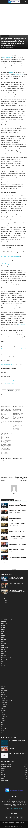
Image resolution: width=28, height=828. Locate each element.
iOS (2, 661)
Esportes (3, 629)
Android (3, 607)
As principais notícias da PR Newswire (17, 740)
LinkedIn (10, 327)
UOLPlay (3, 724)
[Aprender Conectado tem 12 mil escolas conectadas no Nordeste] (4, 557)
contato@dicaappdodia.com (16, 808)
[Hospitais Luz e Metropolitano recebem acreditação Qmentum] (4, 505)
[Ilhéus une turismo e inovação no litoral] (4, 551)
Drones (3, 625)
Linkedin (3, 665)
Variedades (3, 726)
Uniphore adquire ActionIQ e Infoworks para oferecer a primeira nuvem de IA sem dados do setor (20, 478)
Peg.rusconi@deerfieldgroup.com (10, 380)
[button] (2, 2)
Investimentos (4, 659)
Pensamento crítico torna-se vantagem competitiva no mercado (16, 518)
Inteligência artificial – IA (7, 657)
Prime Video (4, 690)
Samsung (3, 698)
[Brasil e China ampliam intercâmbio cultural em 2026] (4, 531)
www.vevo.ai (21, 324)
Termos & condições (20, 824)
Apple (2, 609)
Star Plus (3, 708)
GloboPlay (3, 643)
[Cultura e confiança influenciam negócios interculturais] (4, 525)
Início (2, 34)
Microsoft (3, 667)
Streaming (3, 710)
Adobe (2, 605)
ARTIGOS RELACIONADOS (7, 500)
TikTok (2, 718)
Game (2, 641)
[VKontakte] (17, 817)
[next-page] (4, 562)
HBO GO (3, 649)
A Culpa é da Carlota (6, 600)
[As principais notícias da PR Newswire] (4, 742)
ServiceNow (4, 702)
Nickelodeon (4, 674)
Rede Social (4, 696)
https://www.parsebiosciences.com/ (10, 256)
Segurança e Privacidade (7, 700)
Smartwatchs (4, 706)
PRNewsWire (4, 692)
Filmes (2, 637)
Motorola (3, 670)
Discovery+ (3, 621)
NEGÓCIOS (22, 458)
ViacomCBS (3, 728)
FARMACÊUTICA (15, 458)
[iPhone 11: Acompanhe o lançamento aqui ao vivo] (4, 755)
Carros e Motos (4, 617)
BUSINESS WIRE (9, 384)
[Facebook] (2, 51)
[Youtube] (21, 817)
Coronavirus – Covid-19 (6, 619)
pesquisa (3, 460)
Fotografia (3, 639)
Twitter (15, 327)
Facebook (3, 635)
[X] (5, 51)
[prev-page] (2, 562)
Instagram (3, 655)
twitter (2, 722)
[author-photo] (14, 491)
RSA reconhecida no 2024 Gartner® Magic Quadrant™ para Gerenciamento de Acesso (7, 478)
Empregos (3, 627)
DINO (4, 47)
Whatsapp (3, 730)
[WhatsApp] (12, 51)
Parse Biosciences (7, 57)
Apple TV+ (3, 613)
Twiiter (2, 720)
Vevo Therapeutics (19, 74)
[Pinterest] (9, 51)
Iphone (3, 663)
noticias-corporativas (6, 680)
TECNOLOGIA (9, 460)
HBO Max (3, 651)
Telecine (3, 714)
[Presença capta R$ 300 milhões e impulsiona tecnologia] (4, 512)
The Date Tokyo (4, 716)
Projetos (3, 694)
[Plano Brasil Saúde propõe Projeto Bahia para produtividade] (4, 544)
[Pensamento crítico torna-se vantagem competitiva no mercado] (4, 518)
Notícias (3, 676)
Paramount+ (4, 684)
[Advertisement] (14, 18)
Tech (2, 712)
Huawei (3, 653)
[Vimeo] (14, 817)
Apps (2, 615)
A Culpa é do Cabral (5, 603)
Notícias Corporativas (8, 34)
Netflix (2, 672)
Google (2, 645)
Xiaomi (2, 732)
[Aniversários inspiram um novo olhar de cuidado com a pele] (4, 538)
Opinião (3, 682)
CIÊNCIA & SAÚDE (8, 458)
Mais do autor (18, 500)
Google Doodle (4, 647)
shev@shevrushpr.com (7, 364)
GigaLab (11, 72)
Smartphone (4, 704)
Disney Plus (4, 623)
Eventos (3, 633)
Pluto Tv (3, 688)
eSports (3, 631)
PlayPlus (3, 686)
